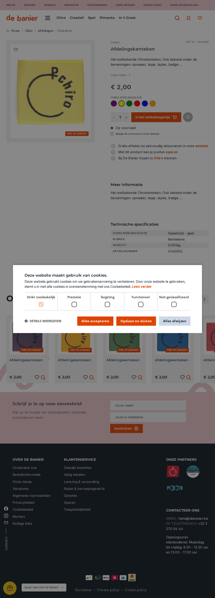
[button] (43, 321)
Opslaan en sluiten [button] (136, 321)
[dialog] (107, 299)
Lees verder (142, 287)
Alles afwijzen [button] (174, 321)
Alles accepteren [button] (95, 321)
